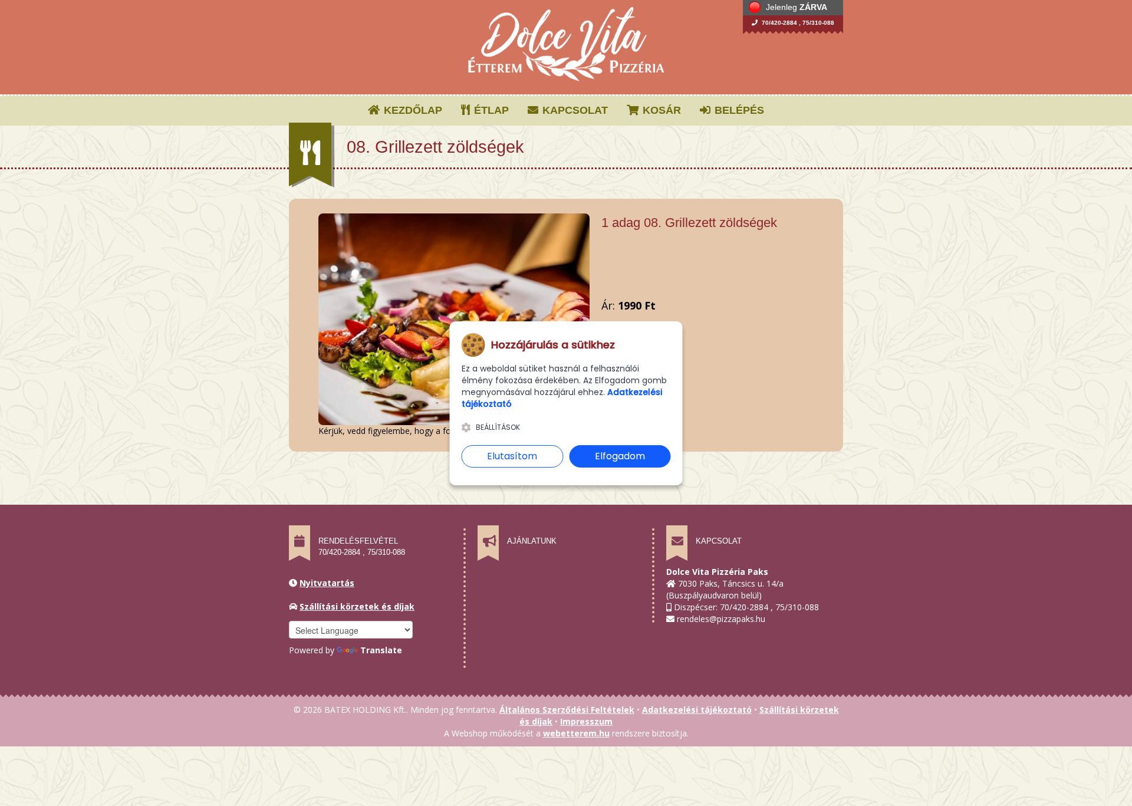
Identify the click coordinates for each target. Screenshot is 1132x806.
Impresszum (586, 721)
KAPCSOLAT (573, 110)
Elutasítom (512, 456)
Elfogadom (620, 456)
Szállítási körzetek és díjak (357, 606)
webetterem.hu (576, 733)
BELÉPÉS (738, 110)
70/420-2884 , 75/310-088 (797, 22)
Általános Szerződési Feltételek (566, 709)
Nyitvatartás (327, 582)
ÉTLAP (490, 110)
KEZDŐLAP (411, 110)
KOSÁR (660, 110)
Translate (381, 650)
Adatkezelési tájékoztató (697, 709)
